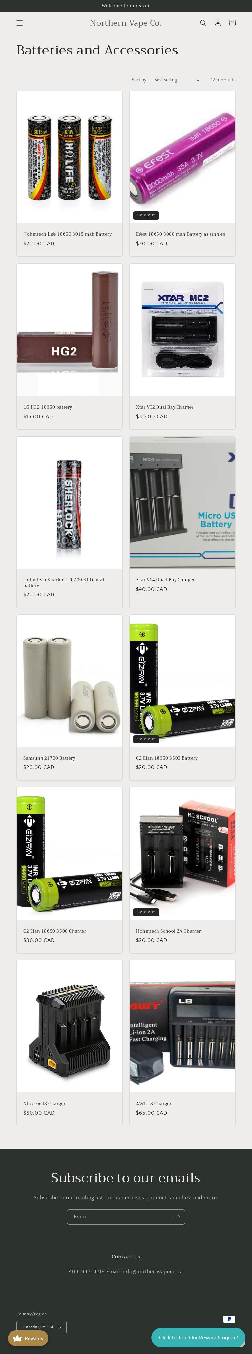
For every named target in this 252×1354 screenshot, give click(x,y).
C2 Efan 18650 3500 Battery (167, 758)
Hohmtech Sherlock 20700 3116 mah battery (64, 583)
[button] (19, 23)
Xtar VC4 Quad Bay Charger (165, 580)
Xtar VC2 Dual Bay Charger (165, 407)
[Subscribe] (177, 1217)
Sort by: (140, 80)
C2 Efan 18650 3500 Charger (54, 931)
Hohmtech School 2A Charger (168, 931)
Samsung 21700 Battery (49, 758)
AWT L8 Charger (153, 1104)
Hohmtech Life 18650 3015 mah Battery (67, 234)
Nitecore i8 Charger (44, 1104)
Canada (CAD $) (38, 1327)
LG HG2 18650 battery (47, 407)
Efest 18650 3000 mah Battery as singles (180, 234)
